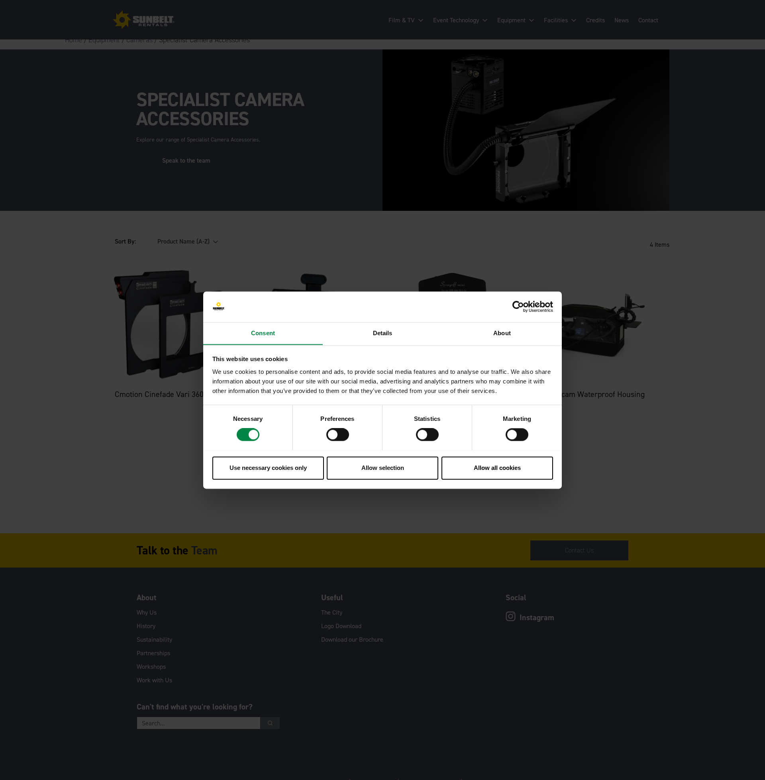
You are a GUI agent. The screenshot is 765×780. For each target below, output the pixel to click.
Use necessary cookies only (268, 467)
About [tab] (502, 333)
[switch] (337, 434)
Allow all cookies (497, 467)
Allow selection (382, 467)
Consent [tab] (263, 333)
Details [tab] (382, 333)
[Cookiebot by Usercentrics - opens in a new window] (518, 306)
